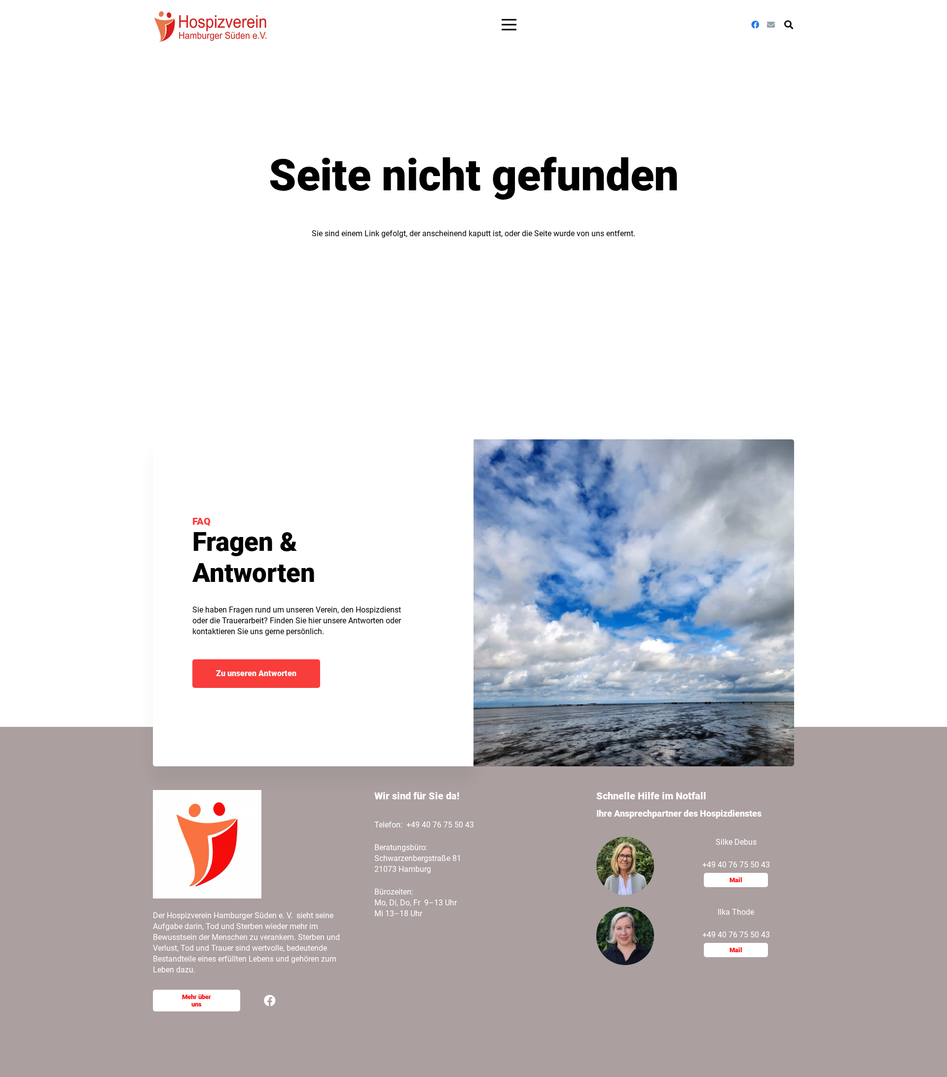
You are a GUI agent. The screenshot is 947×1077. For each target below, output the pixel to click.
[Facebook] (755, 25)
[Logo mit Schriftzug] (212, 24)
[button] (789, 25)
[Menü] (509, 24)
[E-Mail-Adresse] (771, 25)
